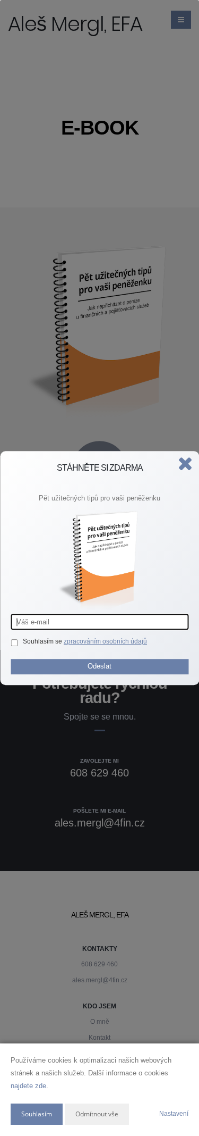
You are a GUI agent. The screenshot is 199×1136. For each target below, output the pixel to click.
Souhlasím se (43, 641)
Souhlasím (36, 1113)
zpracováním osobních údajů (105, 641)
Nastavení (173, 1113)
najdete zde (28, 1086)
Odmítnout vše (96, 1113)
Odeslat (99, 666)
